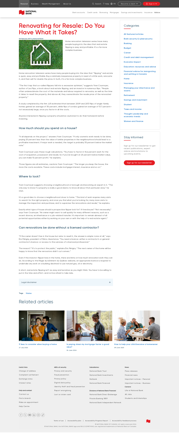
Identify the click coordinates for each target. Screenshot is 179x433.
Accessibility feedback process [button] (124, 421)
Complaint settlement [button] (29, 375)
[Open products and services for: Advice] (157, 15)
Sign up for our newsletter (139, 163)
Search (98, 4)
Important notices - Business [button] (137, 383)
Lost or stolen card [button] (62, 394)
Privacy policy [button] (60, 379)
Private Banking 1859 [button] (99, 398)
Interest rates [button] (25, 383)
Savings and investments (131, 12)
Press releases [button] (131, 371)
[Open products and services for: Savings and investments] (132, 15)
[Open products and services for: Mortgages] (114, 15)
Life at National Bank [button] (134, 390)
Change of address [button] (27, 371)
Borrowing (103, 12)
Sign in (152, 4)
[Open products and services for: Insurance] (148, 15)
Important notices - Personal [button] (137, 379)
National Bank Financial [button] (100, 383)
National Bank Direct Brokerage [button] (103, 394)
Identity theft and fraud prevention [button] (69, 386)
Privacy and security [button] (63, 371)
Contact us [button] (24, 394)
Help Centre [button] (24, 406)
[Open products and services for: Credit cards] (92, 15)
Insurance (148, 12)
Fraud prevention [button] (61, 375)
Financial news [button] (131, 375)
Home (29, 293)
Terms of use (59, 421)
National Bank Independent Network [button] (105, 402)
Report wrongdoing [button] (62, 390)
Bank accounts (78, 12)
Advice (157, 12)
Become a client (128, 4)
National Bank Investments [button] (101, 375)
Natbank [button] (93, 379)
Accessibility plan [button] (74, 421)
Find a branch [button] (25, 398)
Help (107, 4)
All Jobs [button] (128, 394)
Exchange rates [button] (26, 379)
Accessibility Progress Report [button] (96, 421)
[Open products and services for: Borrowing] (104, 15)
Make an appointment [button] (28, 402)
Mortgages (114, 12)
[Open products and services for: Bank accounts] (79, 15)
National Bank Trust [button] (98, 371)
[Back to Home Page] (28, 12)
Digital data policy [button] (62, 383)
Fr (114, 4)
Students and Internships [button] (136, 398)
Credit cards (92, 12)
